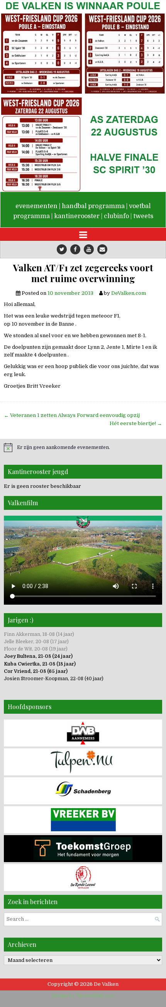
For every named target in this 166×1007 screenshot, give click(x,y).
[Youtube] (89, 249)
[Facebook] (75, 249)
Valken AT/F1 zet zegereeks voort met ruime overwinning (83, 273)
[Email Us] (102, 249)
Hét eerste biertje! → (136, 423)
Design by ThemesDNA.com (83, 996)
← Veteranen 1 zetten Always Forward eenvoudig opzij (72, 415)
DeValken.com (128, 293)
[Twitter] (62, 249)
